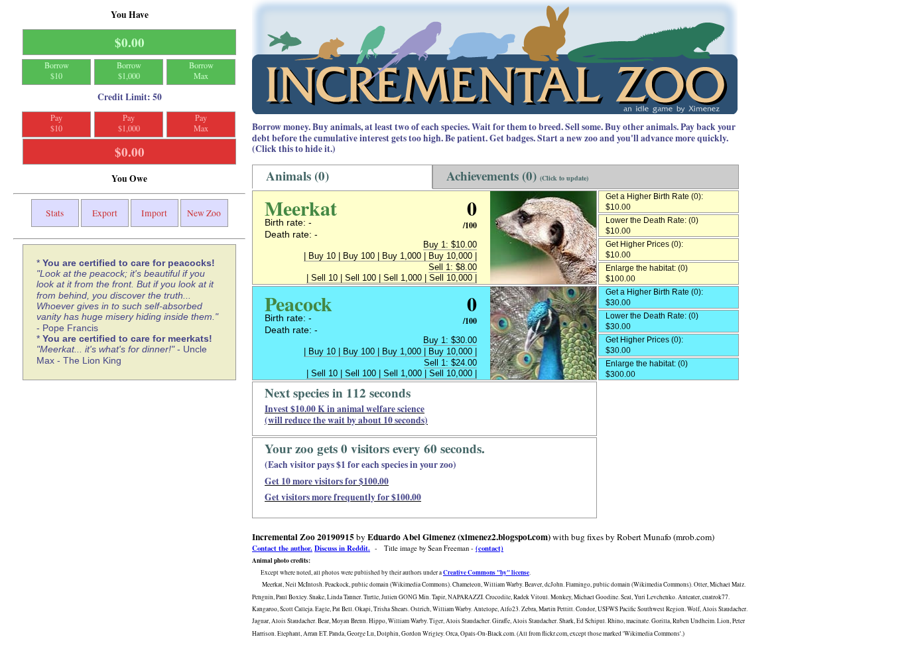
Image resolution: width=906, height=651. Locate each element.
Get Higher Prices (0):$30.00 (644, 345)
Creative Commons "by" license (486, 572)
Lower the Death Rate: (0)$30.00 (652, 321)
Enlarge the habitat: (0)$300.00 (647, 369)
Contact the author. (282, 548)
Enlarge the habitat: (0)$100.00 (647, 273)
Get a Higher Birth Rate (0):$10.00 (654, 202)
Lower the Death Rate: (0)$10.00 (652, 226)
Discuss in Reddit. (342, 548)
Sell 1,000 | (406, 278)
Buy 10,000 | (452, 256)
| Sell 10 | (325, 278)
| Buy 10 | (323, 256)
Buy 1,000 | (405, 256)
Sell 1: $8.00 (452, 267)
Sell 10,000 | (453, 278)
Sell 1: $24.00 (450, 363)
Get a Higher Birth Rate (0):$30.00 (654, 297)
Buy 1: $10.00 (450, 245)
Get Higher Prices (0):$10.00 (644, 249)
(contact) (489, 548)
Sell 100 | (364, 278)
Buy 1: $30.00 (450, 340)
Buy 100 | (362, 256)
